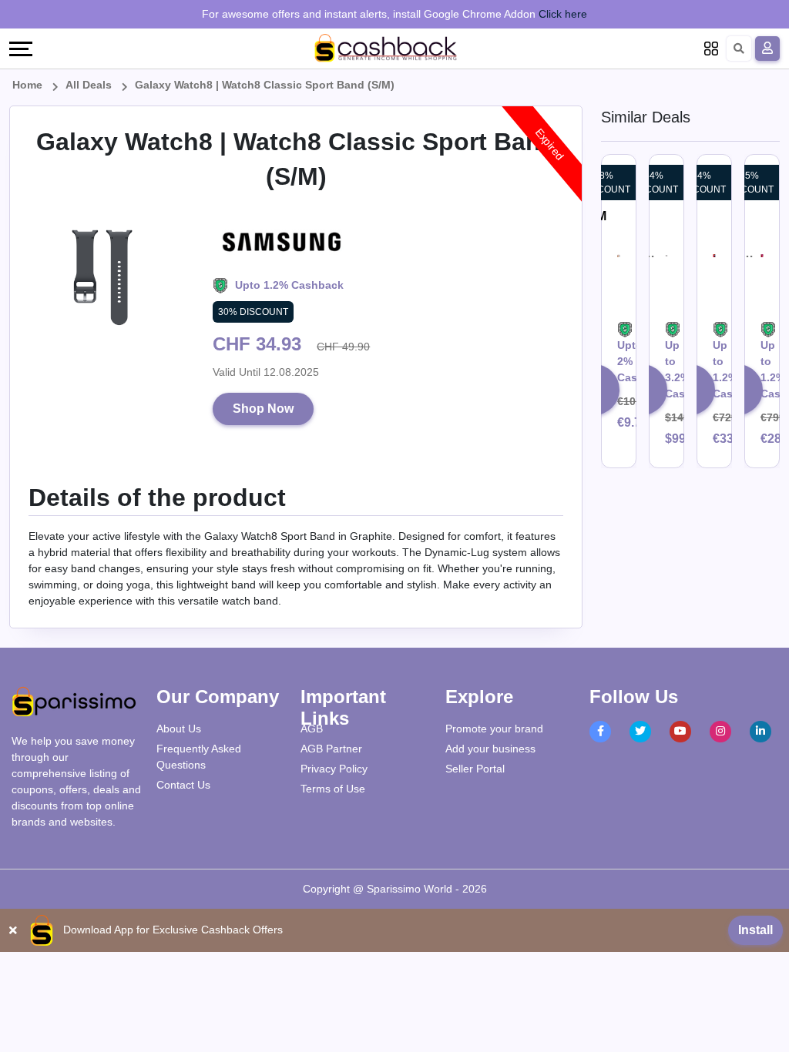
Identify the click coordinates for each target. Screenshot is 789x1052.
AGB (311, 728)
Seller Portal (475, 768)
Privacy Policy (334, 768)
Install (755, 929)
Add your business (490, 748)
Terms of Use (332, 788)
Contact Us (183, 785)
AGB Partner (331, 748)
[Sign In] (767, 48)
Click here (563, 14)
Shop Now (263, 408)
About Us (178, 728)
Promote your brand (494, 728)
